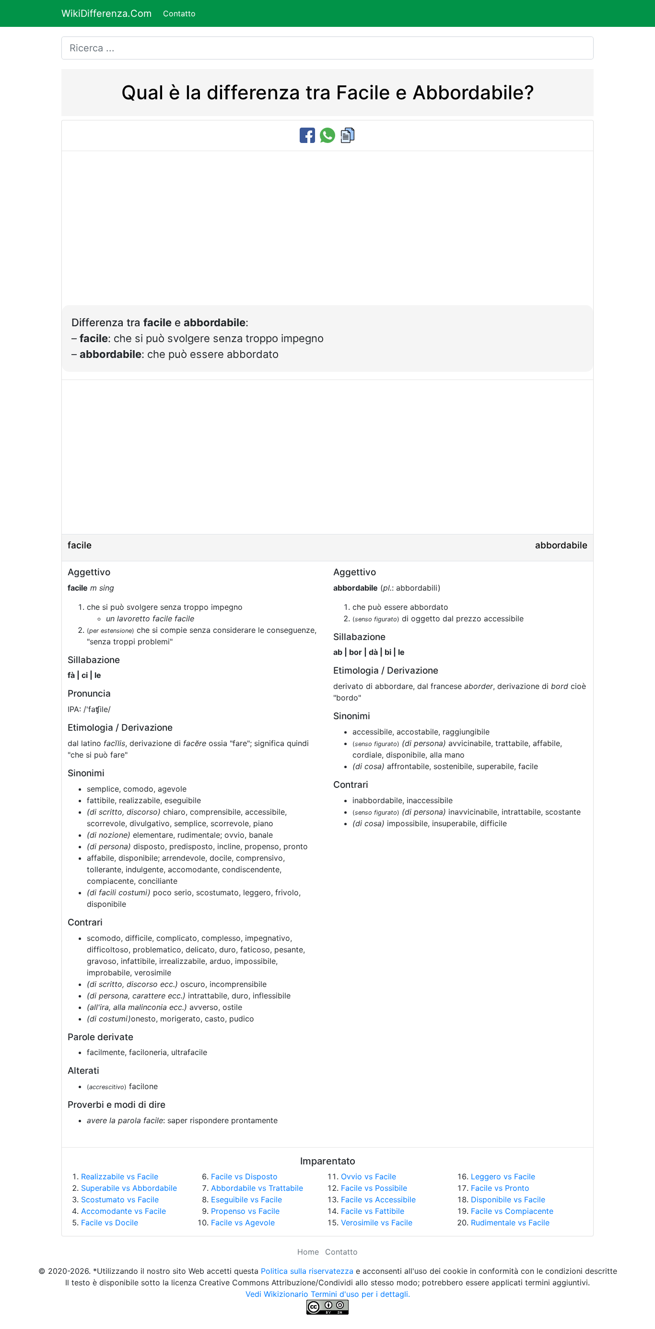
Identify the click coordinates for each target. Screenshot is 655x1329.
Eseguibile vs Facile (246, 1199)
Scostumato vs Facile (120, 1199)
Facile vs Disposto (244, 1176)
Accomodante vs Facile (123, 1211)
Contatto (179, 13)
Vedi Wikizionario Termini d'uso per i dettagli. (328, 1294)
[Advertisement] (327, 233)
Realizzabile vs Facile (119, 1176)
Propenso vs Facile (245, 1211)
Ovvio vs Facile (368, 1176)
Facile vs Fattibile (372, 1211)
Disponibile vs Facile (508, 1199)
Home (308, 1252)
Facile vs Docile (109, 1222)
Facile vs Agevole (243, 1222)
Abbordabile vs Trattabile (257, 1188)
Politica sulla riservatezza (307, 1271)
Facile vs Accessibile (378, 1199)
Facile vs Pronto (500, 1188)
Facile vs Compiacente (512, 1211)
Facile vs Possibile (374, 1188)
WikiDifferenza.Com (106, 13)
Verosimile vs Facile (376, 1222)
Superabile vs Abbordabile (129, 1188)
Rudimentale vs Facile (510, 1222)
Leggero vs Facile (503, 1176)
